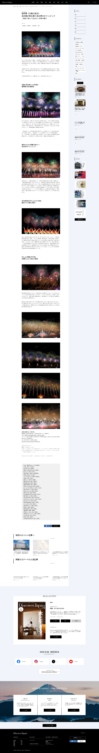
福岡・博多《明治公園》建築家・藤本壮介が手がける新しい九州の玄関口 (80, 94)
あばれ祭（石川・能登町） (28, 468)
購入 (65, 620)
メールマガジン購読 (49, 725)
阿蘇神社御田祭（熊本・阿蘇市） (30, 484)
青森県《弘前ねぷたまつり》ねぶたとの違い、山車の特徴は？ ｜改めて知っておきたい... (21, 577)
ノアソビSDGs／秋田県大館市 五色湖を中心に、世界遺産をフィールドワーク (60, 552)
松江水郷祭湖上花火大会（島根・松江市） (32, 494)
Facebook (24, 661)
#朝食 (76, 73)
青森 (75, 14)
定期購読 (76, 620)
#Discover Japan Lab (78, 52)
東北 (37, 2)
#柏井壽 (76, 64)
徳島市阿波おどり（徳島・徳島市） (30, 505)
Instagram (41, 661)
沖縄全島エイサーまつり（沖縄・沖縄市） (32, 513)
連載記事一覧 (80, 219)
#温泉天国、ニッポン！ (79, 46)
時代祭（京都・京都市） (28, 516)
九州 (62, 2)
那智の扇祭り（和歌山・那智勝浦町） (31, 473)
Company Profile (34, 743)
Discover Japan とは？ (49, 740)
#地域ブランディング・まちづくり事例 (80, 71)
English (94, 2)
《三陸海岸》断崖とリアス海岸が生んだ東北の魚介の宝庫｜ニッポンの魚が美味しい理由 (80, 137)
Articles (15, 737)
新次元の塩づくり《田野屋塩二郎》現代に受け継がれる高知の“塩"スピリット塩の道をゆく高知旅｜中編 (80, 151)
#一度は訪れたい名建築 (79, 42)
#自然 (76, 66)
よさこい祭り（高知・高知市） (29, 503)
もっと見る (55, 620)
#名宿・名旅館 (77, 60)
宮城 (75, 28)
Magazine (32, 737)
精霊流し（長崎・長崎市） (28, 507)
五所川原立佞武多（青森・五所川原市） (31, 497)
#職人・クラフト (78, 56)
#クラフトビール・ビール (79, 62)
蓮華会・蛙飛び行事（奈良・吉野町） (31, 470)
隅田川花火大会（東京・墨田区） (30, 481)
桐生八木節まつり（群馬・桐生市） (30, 489)
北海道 (33, 2)
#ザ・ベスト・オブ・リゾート (80, 58)
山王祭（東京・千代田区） (28, 466)
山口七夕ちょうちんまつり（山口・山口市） (32, 499)
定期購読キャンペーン (78, 737)
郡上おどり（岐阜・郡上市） (29, 471)
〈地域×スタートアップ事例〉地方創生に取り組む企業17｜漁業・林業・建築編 (80, 123)
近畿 (50, 2)
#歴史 (82, 54)
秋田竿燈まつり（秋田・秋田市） (30, 495)
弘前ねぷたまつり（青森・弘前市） (30, 491)
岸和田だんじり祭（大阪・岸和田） (30, 512)
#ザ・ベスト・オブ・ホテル (79, 48)
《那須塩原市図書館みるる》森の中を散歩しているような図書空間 (80, 109)
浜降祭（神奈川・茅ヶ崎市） (29, 474)
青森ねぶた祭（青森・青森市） (29, 492)
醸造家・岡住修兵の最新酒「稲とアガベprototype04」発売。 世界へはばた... (21, 552)
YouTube (76, 661)
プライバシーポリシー (50, 744)
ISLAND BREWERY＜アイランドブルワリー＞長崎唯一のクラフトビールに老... (60, 577)
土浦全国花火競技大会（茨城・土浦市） (31, 518)
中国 (54, 2)
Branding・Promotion (52, 737)
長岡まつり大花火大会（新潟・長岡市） (31, 486)
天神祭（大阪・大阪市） (28, 478)
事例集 (47, 741)
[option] (40, 547)
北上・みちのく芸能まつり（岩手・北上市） (32, 487)
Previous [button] (76, 83)
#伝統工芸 (83, 60)
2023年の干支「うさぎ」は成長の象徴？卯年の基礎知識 (40, 577)
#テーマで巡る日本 (78, 50)
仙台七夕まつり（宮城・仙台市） (30, 500)
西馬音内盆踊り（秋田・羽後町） (30, 508)
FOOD (76, 139)
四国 (58, 2)
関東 (42, 2)
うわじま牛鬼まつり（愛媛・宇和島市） (31, 476)
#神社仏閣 (76, 44)
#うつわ (83, 56)
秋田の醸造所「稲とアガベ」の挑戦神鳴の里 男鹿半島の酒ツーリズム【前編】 (40, 552)
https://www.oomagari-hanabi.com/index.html (31, 441)
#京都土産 (80, 64)
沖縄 (66, 2)
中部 (46, 2)
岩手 (75, 21)
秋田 (75, 18)
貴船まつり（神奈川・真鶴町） (29, 479)
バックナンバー (32, 740)
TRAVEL (76, 111)
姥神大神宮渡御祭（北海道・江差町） (31, 502)
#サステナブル (77, 54)
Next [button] (84, 83)
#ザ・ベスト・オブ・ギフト (79, 68)
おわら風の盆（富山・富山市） (29, 515)
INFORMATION (77, 125)
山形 (75, 25)
